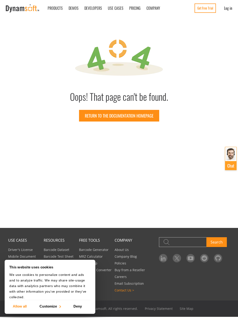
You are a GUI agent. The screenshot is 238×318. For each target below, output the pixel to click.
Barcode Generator (94, 249)
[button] (231, 158)
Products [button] (55, 8)
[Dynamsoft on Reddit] (204, 258)
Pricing (135, 8)
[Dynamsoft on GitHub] (218, 258)
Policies (120, 263)
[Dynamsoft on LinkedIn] (163, 258)
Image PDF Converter (95, 270)
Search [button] (217, 242)
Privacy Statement (159, 308)
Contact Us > (124, 290)
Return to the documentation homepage (119, 116)
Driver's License (20, 249)
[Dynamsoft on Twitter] (177, 258)
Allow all (20, 306)
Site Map (186, 308)
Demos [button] (74, 8)
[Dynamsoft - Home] (23, 8)
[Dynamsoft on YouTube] (190, 258)
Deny (77, 306)
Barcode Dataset (56, 249)
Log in (228, 8)
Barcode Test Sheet (58, 256)
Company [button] (153, 8)
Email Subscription (129, 283)
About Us (122, 249)
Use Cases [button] (115, 8)
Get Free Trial (205, 8)
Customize (48, 306)
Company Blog (126, 256)
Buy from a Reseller (130, 270)
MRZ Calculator (91, 256)
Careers (121, 276)
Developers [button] (93, 8)
